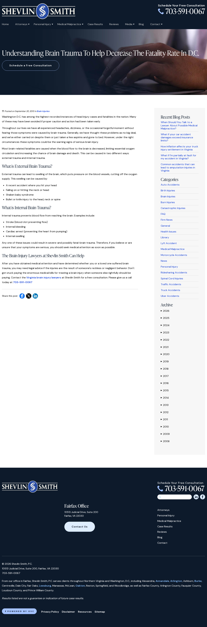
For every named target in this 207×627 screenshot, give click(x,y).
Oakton (80, 585)
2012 (165, 412)
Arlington (176, 581)
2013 (165, 405)
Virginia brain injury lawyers (43, 277)
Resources (85, 611)
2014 (165, 397)
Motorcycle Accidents (174, 255)
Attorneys (21, 24)
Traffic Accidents (171, 284)
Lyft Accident (169, 243)
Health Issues (168, 231)
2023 (165, 332)
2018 (165, 368)
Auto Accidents (170, 184)
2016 (165, 383)
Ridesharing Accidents (174, 272)
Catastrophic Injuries (173, 208)
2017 (165, 376)
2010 (165, 426)
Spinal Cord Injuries (172, 278)
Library (165, 237)
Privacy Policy (50, 611)
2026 (165, 311)
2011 (164, 419)
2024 (165, 325)
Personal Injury (42, 24)
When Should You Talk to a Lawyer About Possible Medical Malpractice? (179, 125)
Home (5, 24)
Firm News (167, 219)
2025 (165, 318)
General (165, 225)
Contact (155, 24)
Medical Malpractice (69, 24)
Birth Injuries (168, 190)
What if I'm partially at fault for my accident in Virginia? (178, 157)
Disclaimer (68, 611)
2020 (165, 354)
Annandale (162, 581)
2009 (165, 434)
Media (128, 24)
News (164, 261)
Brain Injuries (43, 111)
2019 (165, 361)
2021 (165, 347)
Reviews (114, 24)
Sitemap (100, 611)
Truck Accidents (170, 290)
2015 (165, 390)
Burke (198, 581)
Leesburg (45, 585)
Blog (141, 24)
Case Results (95, 24)
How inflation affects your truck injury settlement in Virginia (179, 148)
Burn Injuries (168, 202)
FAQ (163, 214)
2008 (165, 441)
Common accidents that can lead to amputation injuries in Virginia (178, 167)
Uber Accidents (170, 296)
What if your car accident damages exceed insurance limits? (177, 137)
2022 (165, 339)
